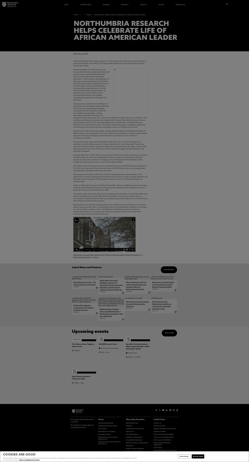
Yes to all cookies (198, 456)
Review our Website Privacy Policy (29, 460)
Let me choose (184, 456)
